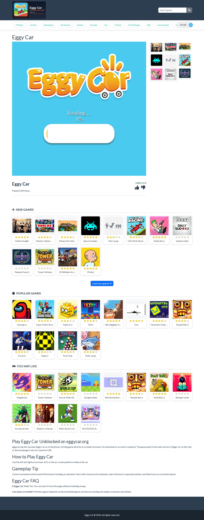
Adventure (49, 25)
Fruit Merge (134, 25)
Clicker (117, 25)
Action (33, 25)
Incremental (163, 25)
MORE (183, 24)
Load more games (101, 283)
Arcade (93, 25)
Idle (148, 25)
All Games (65, 25)
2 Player (19, 25)
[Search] (189, 10)
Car (106, 25)
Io (177, 25)
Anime (80, 25)
